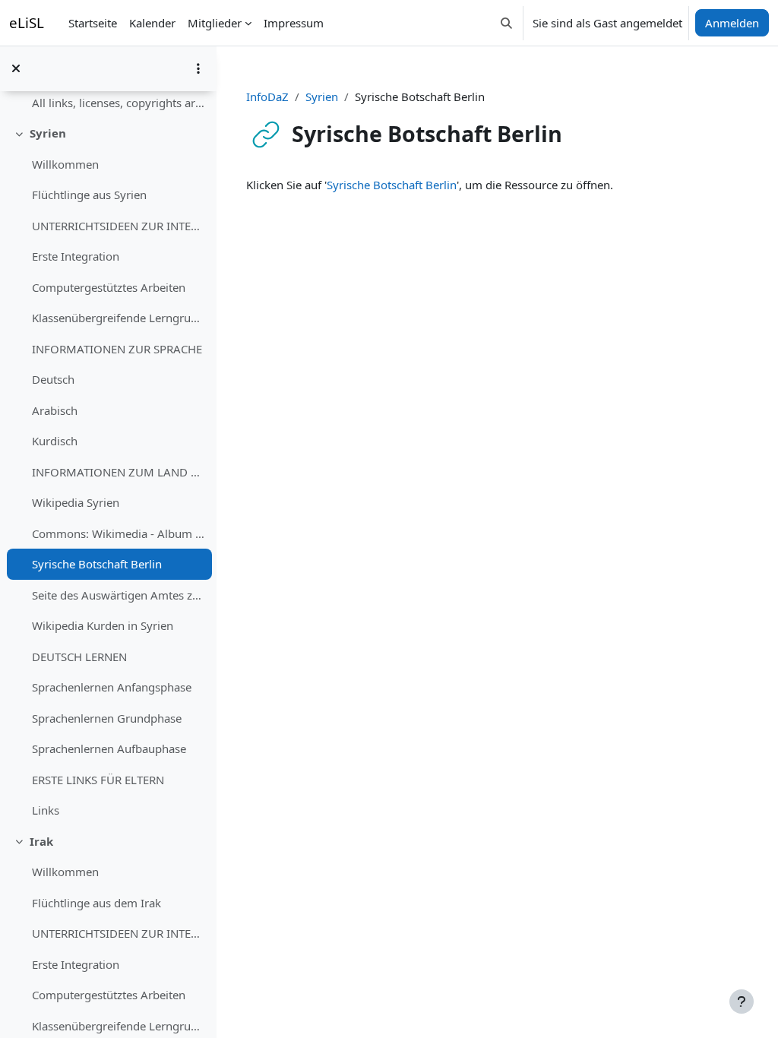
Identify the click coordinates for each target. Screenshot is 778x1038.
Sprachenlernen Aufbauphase (109, 748)
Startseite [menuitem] (92, 22)
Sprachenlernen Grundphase (107, 718)
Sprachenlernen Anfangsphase (111, 687)
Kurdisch (54, 440)
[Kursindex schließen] (16, 68)
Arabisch (54, 410)
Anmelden (732, 22)
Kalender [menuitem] (152, 22)
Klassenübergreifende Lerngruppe (118, 317)
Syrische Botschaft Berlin (97, 563)
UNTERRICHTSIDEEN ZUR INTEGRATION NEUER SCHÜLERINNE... (118, 225)
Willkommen (65, 164)
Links (45, 810)
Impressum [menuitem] (294, 22)
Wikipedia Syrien (75, 502)
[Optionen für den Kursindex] (198, 68)
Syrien (48, 133)
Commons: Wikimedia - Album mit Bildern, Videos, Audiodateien (118, 533)
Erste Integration (75, 256)
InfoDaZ (267, 96)
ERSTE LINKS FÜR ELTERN (98, 779)
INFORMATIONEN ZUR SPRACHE (117, 348)
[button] (506, 23)
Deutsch (53, 379)
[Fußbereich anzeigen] (741, 1001)
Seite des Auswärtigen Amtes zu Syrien (118, 595)
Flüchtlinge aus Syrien (89, 194)
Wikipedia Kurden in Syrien (102, 625)
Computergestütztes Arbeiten (108, 287)
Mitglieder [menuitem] (215, 22)
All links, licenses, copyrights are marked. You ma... (118, 102)
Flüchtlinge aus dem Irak (96, 902)
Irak (41, 841)
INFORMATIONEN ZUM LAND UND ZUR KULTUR (118, 471)
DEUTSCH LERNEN (79, 656)
